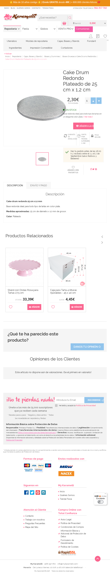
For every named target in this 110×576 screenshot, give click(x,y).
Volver (9, 54)
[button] (93, 100)
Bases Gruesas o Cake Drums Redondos (79, 56)
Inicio (6, 8)
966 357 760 (100, 7)
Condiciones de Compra (72, 527)
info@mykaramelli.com (68, 564)
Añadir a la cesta (86, 126)
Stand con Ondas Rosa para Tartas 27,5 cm (23, 291)
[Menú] (105, 494)
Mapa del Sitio (31, 527)
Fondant (91, 41)
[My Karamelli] (20, 17)
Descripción (15, 185)
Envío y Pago (38, 185)
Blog (13, 8)
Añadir (35, 307)
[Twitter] (32, 492)
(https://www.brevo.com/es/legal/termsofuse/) (37, 433)
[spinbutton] (87, 100)
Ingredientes (15, 48)
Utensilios (12, 41)
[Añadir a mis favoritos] (11, 307)
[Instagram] (43, 492)
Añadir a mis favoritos (73, 171)
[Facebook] (26, 492)
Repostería (10, 28)
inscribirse (94, 400)
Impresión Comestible (41, 48)
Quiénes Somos (23, 8)
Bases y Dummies (52, 56)
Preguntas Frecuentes (35, 523)
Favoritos (105, 40)
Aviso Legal (66, 519)
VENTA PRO (64, 28)
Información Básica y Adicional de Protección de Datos (73, 534)
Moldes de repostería (37, 41)
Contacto (36, 8)
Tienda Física (47, 8)
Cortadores (66, 48)
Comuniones (82, 28)
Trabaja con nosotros (35, 520)
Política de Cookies (69, 547)
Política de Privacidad (86, 405)
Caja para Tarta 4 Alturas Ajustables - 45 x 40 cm (63, 291)
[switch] (100, 502)
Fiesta (25, 28)
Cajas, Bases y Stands (68, 41)
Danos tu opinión (86, 346)
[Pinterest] (37, 492)
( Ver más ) (88, 117)
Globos (44, 28)
